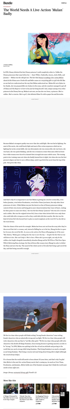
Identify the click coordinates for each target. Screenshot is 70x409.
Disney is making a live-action (51, 78)
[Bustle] (7, 3)
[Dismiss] (67, 393)
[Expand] (61, 393)
